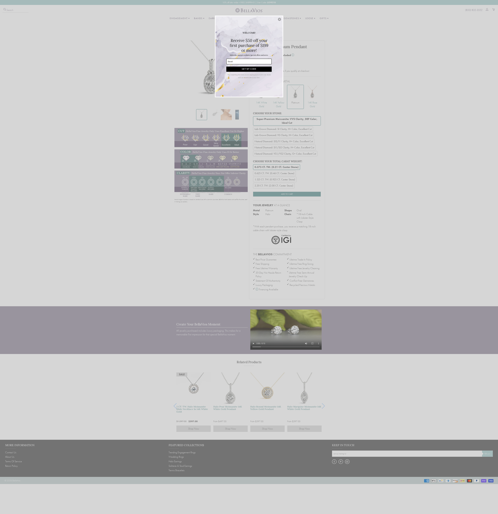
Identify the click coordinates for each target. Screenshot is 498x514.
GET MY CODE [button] (249, 69)
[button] (279, 19)
